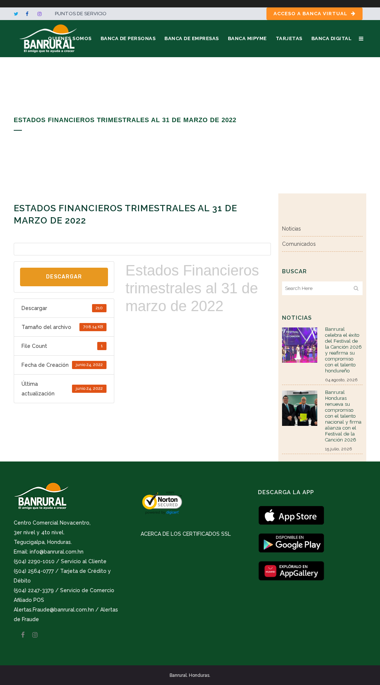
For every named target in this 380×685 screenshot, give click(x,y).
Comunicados (299, 244)
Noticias (291, 229)
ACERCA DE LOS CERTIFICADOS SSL (186, 534)
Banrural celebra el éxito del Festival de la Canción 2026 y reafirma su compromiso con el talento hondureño (343, 350)
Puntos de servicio (81, 13)
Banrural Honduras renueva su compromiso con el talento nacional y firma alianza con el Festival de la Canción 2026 (343, 416)
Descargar (64, 277)
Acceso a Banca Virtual (310, 13)
